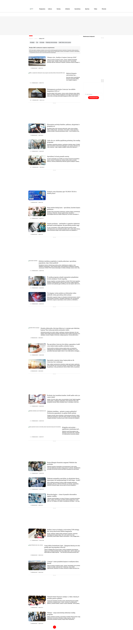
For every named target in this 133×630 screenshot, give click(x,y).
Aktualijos (32, 42)
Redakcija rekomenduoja (51, 42)
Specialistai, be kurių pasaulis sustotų (58, 156)
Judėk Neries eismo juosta (65, 42)
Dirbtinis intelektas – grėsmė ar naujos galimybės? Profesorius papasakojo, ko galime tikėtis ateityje (62, 412)
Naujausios (42, 9)
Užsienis (67, 9)
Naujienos (31, 38)
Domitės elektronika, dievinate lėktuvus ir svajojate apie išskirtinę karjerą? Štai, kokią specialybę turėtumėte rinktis (60, 329)
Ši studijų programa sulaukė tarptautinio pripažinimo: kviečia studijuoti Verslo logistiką (63, 278)
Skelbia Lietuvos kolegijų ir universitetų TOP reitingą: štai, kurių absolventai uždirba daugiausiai (63, 530)
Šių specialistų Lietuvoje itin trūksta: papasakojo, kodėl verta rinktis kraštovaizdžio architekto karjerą (63, 345)
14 (30, 100)
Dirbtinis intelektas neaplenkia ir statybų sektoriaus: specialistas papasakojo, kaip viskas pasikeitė (57, 262)
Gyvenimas (77, 9)
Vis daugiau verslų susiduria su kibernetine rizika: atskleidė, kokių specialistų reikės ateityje (61, 294)
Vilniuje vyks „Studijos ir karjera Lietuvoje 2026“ (62, 57)
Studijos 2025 (34, 68)
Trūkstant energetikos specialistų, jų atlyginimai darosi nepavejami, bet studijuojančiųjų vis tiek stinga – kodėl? (63, 479)
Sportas (87, 9)
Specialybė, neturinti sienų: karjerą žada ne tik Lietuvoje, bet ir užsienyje (60, 361)
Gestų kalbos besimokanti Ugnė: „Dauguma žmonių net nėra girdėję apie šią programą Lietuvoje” (62, 546)
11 (30, 167)
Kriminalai (42, 42)
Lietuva (50, 9)
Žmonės (104, 9)
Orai (37, 42)
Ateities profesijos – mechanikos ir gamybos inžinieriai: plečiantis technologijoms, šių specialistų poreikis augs (63, 224)
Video (95, 9)
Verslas (59, 9)
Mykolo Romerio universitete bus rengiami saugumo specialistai (71, 76)
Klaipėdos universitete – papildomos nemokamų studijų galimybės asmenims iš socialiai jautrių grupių (71, 430)
